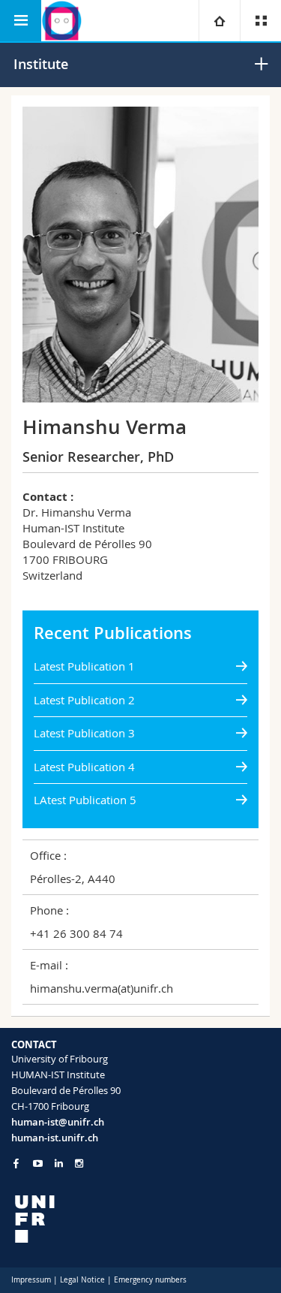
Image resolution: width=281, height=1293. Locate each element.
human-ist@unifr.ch (57, 1122)
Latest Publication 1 (84, 666)
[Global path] (219, 20)
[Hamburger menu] (20, 20)
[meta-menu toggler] (260, 20)
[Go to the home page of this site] (61, 20)
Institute (40, 64)
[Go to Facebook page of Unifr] (16, 1163)
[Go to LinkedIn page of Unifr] (59, 1163)
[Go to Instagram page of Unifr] (79, 1163)
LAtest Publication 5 (85, 799)
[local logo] (140, 1219)
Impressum (31, 1280)
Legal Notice (82, 1280)
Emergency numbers (150, 1280)
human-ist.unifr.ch (54, 1137)
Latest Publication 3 (84, 732)
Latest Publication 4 (84, 766)
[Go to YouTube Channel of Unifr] (38, 1163)
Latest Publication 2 (84, 699)
